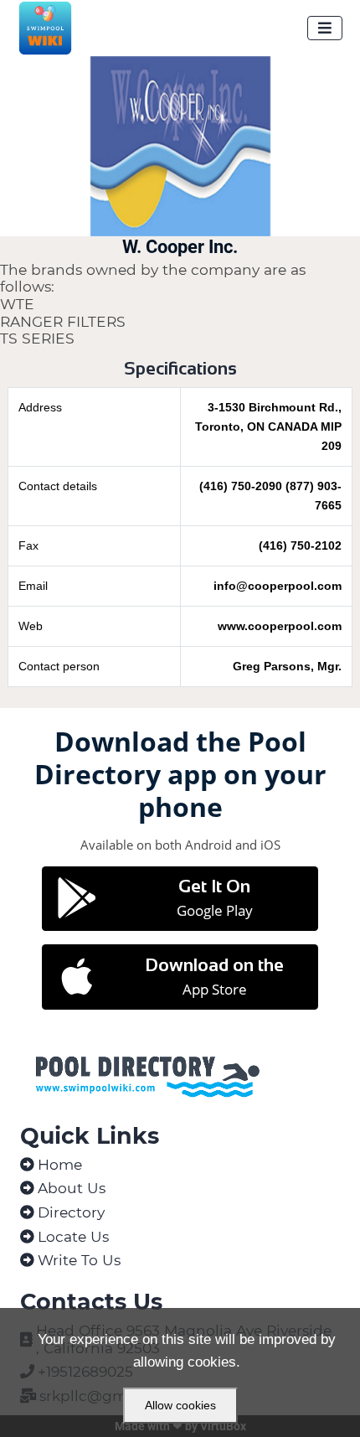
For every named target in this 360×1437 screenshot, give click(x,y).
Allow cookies (180, 1405)
